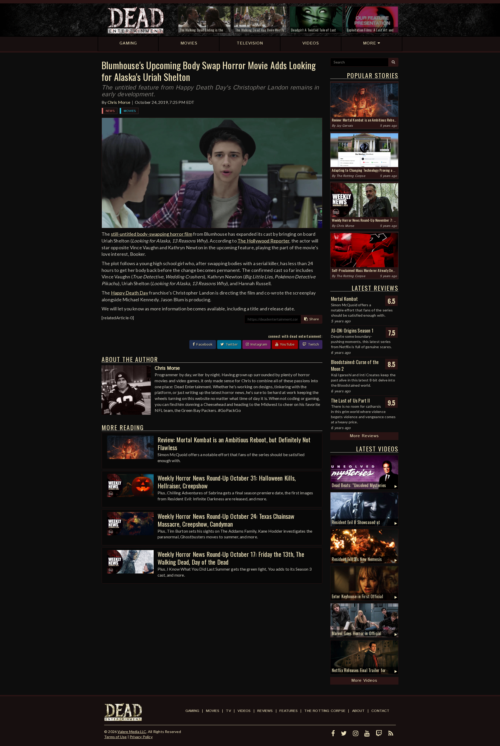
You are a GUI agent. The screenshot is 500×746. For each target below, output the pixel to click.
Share (313, 319)
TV (228, 710)
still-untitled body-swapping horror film (151, 234)
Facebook (204, 344)
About (358, 710)
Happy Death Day (129, 293)
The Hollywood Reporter (263, 241)
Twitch (313, 344)
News (110, 111)
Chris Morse (119, 102)
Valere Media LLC (131, 731)
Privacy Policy (141, 737)
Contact (380, 710)
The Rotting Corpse (350, 176)
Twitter (231, 344)
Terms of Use (115, 737)
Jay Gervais (344, 126)
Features (288, 710)
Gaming (192, 710)
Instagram (258, 344)
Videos (244, 710)
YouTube (287, 344)
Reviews (265, 710)
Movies (130, 111)
